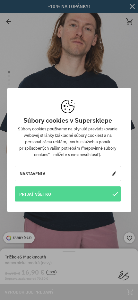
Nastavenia (33, 173)
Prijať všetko (35, 194)
